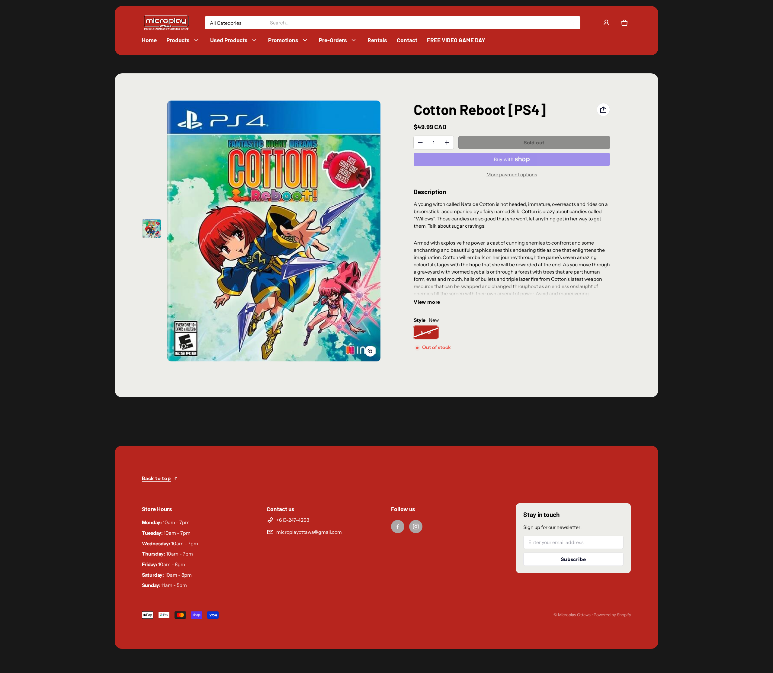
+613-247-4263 (292, 520)
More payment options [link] (511, 174)
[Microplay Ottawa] (166, 22)
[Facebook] (397, 526)
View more (427, 302)
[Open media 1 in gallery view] (151, 228)
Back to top (156, 478)
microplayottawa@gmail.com (309, 532)
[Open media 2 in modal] (273, 231)
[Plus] (447, 142)
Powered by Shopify (612, 614)
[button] (624, 22)
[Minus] (420, 142)
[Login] (606, 22)
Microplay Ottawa (574, 614)
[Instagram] (415, 526)
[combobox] (422, 22)
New (426, 332)
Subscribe (573, 559)
